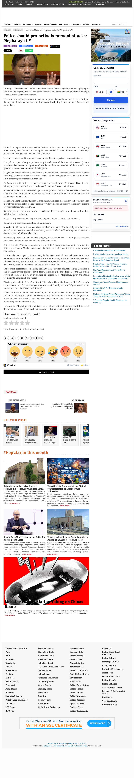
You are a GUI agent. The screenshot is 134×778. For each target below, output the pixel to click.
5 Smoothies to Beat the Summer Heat (109, 250)
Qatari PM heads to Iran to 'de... (69, 440)
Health (19, 4)
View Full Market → (121, 226)
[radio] (6, 323)
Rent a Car (72, 4)
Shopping (28, 4)
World (17, 25)
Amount (97, 76)
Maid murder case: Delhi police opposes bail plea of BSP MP (62, 406)
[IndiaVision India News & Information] (18, 15)
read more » (15, 503)
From (96, 87)
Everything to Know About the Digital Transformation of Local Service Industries (66, 489)
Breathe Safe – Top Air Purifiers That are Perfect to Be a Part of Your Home (110, 265)
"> (34, 51)
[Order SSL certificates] (67, 729)
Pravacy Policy (53, 743)
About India (9, 4)
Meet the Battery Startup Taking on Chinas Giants (44, 604)
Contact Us (82, 743)
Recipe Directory (86, 4)
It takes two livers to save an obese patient (111, 254)
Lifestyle (75, 25)
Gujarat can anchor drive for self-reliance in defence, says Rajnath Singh (24, 487)
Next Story (78, 400)
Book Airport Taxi (57, 4)
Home (7, 30)
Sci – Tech (63, 25)
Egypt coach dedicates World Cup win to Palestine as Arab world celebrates (67, 538)
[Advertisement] (84, 15)
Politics (86, 25)
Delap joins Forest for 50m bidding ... (12, 440)
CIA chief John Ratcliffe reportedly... (89, 440)
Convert (111, 100)
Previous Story (17, 400)
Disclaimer (63, 743)
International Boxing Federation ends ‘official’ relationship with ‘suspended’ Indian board (111, 277)
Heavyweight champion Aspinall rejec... (50, 440)
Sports (38, 25)
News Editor (42, 46)
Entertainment (50, 25)
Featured (96, 25)
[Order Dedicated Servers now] (111, 61)
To (116, 87)
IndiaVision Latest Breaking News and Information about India (65, 746)
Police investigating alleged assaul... (31, 440)
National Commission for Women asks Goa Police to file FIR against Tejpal (111, 259)
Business (27, 25)
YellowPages (100, 4)
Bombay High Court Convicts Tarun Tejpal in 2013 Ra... (107, 2)
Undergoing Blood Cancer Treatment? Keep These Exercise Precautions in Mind (111, 295)
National (8, 25)
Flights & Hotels (42, 4)
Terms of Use (72, 743)
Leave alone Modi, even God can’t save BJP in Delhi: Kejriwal (32, 406)
